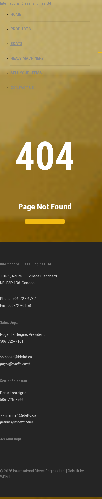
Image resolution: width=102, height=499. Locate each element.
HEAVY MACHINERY (27, 58)
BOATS (16, 44)
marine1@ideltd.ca (20, 415)
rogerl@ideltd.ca (18, 357)
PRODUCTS (20, 29)
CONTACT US (22, 88)
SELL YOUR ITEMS (26, 73)
